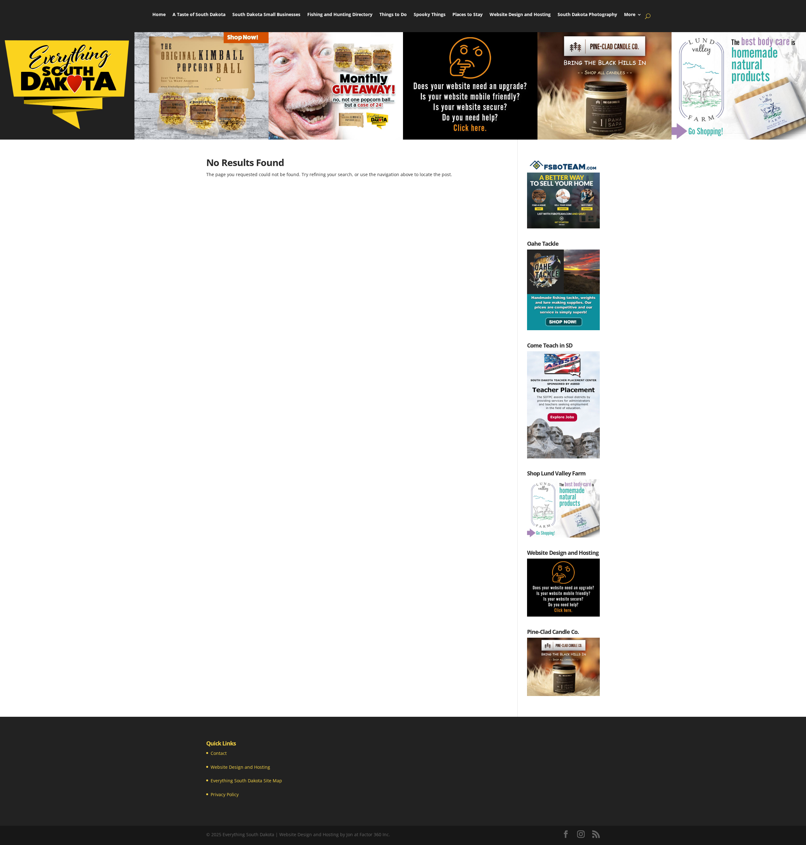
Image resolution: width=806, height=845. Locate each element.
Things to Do (393, 14)
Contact (219, 753)
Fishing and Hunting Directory (339, 14)
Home (159, 14)
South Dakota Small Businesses (266, 14)
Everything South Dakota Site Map (246, 781)
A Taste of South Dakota (199, 14)
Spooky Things (430, 14)
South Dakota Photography (587, 14)
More (629, 14)
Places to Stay (467, 14)
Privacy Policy (225, 794)
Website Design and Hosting (520, 14)
